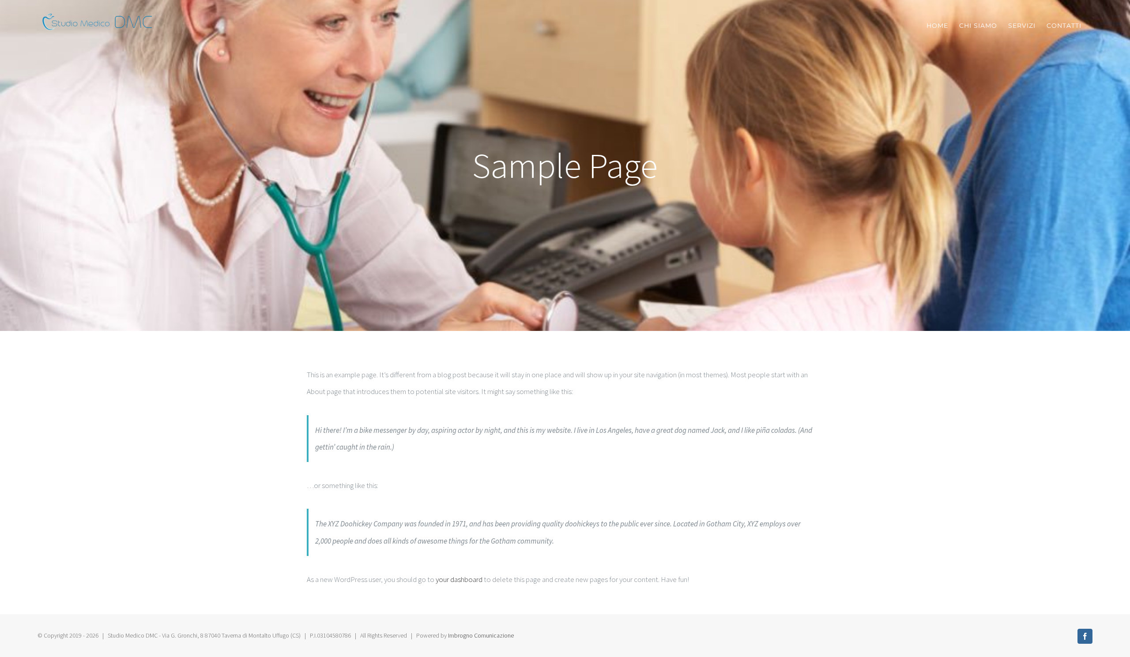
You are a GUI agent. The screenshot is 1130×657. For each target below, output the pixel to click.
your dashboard (459, 579)
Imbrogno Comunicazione (481, 635)
